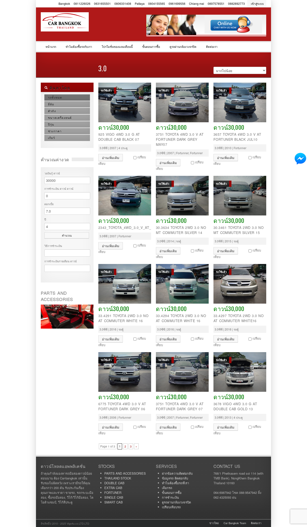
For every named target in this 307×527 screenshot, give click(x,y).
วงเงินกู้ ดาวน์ (52, 173)
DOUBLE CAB (114, 483)
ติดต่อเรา (212, 46)
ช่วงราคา (55, 131)
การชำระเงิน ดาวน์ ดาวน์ (58, 188)
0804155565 (156, 3)
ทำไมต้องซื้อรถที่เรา (175, 483)
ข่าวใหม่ (214, 523)
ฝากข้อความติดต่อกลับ (177, 473)
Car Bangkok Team (235, 523)
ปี (45, 219)
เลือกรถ (167, 487)
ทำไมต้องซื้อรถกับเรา (79, 46)
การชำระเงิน (170, 497)
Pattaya (140, 3)
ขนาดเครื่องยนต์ (60, 118)
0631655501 (102, 3)
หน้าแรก (51, 46)
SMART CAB (113, 502)
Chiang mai (196, 3)
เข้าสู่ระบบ (257, 3)
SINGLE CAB (113, 497)
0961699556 (177, 3)
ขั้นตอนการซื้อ (151, 46)
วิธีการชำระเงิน (53, 246)
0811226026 (82, 3)
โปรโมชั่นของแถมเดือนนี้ (117, 46)
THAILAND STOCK (117, 478)
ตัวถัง (52, 111)
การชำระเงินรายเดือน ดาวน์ (60, 261)
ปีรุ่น (51, 124)
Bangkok (64, 3)
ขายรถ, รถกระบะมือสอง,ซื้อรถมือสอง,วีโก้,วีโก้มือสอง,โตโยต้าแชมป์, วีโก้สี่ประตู (77, 31)
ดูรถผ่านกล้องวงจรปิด (183, 46)
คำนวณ (67, 235)
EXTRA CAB (113, 487)
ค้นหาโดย (59, 88)
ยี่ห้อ (51, 104)
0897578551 (216, 3)
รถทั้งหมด (55, 97)
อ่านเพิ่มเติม (110, 157)
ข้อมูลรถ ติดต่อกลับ (175, 478)
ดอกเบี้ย (48, 204)
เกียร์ (51, 138)
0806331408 (122, 3)
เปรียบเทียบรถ (171, 507)
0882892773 (236, 3)
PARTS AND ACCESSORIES (125, 473)
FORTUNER (112, 492)
